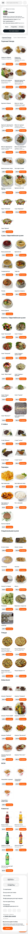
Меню (6, 26)
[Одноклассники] (14, 910)
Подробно (14, 26)
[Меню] (3, 2)
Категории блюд (9, 901)
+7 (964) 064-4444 (9, 916)
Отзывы (21, 26)
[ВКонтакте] (5, 910)
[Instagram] (19, 910)
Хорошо (8, 928)
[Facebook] (10, 910)
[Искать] (20, 2)
